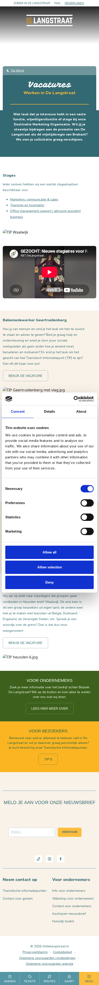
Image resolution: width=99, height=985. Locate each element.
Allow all (49, 552)
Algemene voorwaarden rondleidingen (47, 958)
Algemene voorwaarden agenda (49, 964)
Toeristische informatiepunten (25, 891)
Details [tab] (49, 411)
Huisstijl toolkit (63, 921)
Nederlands (74, 3)
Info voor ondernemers (68, 891)
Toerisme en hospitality (27, 205)
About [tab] (81, 411)
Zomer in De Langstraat (32, 3)
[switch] (87, 503)
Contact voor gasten (18, 898)
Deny (49, 582)
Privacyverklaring (35, 952)
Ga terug (17, 70)
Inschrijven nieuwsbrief (69, 914)
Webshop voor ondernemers (73, 898)
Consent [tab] (18, 411)
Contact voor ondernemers (71, 906)
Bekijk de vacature (25, 376)
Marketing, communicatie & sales (34, 199)
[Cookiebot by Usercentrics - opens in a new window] (73, 399)
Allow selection (49, 567)
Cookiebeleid (62, 952)
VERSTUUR (69, 832)
